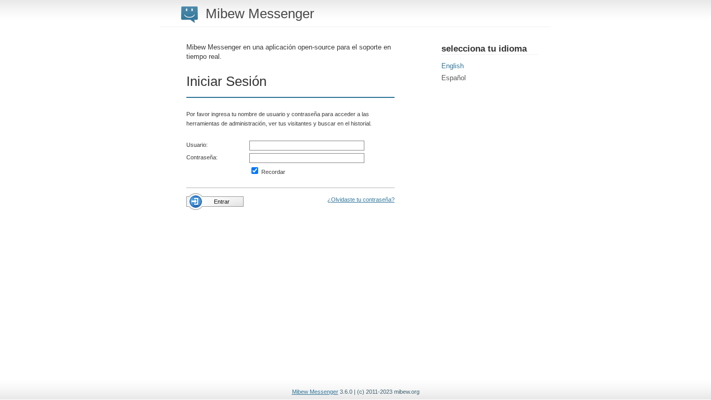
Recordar (272, 172)
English (452, 66)
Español (453, 78)
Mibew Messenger (315, 392)
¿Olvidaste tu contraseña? (361, 199)
